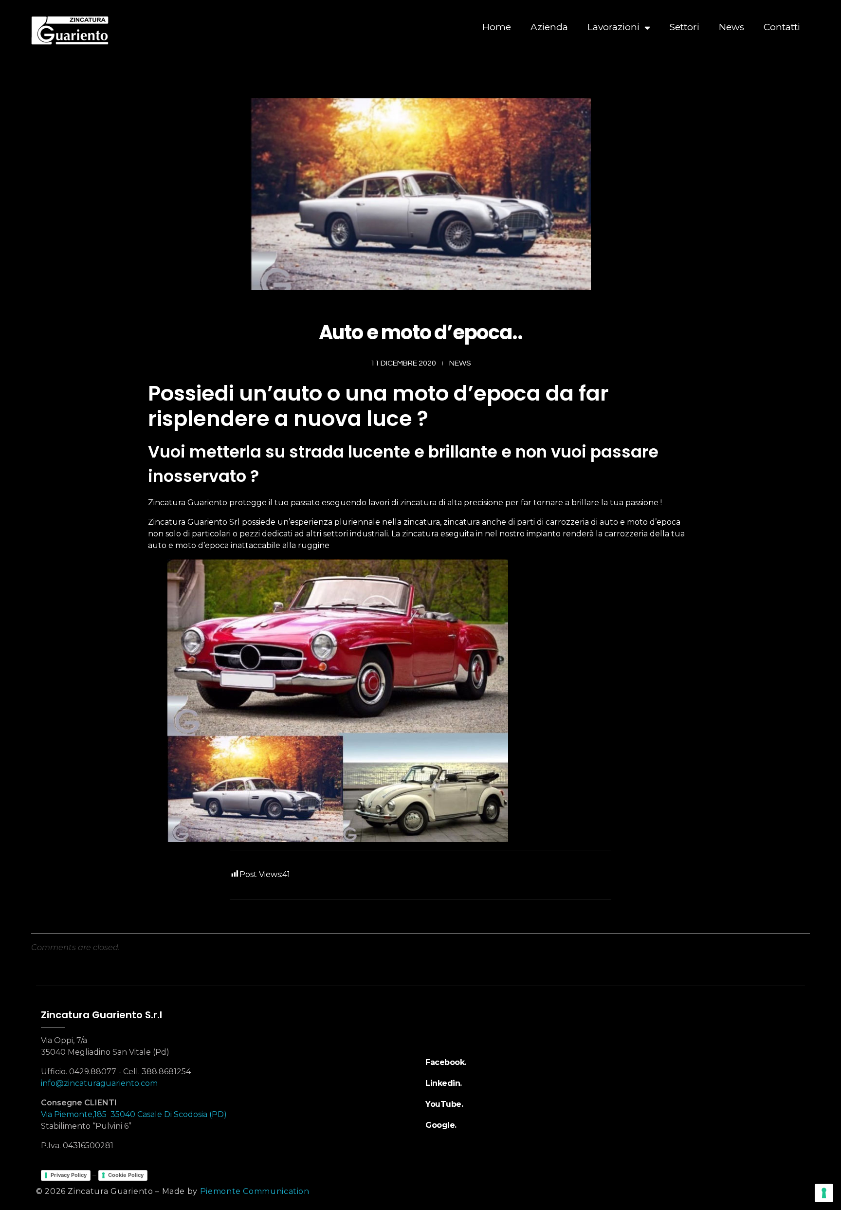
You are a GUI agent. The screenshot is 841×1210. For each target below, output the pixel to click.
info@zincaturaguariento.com (99, 1083)
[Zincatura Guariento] (104, 30)
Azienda (549, 27)
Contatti (782, 27)
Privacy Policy (69, 1175)
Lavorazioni (613, 27)
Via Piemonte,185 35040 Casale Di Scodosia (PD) (134, 1114)
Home (496, 27)
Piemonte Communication (255, 1191)
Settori (684, 27)
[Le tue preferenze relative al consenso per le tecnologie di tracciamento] (824, 1193)
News (731, 27)
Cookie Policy (126, 1175)
